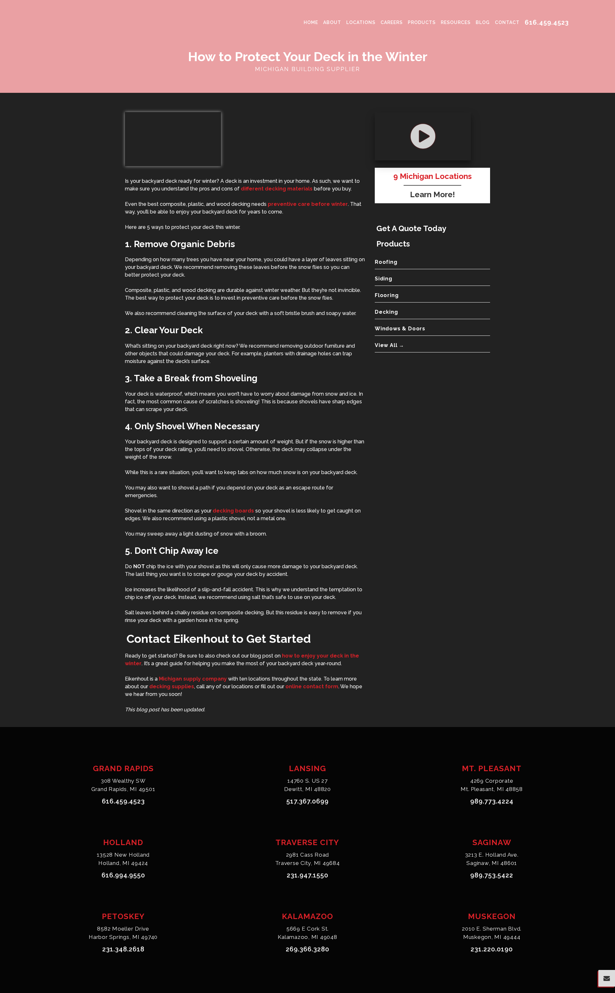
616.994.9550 (123, 875)
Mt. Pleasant (491, 768)
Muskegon (492, 916)
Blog (483, 22)
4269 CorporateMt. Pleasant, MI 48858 (492, 785)
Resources (456, 22)
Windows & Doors (400, 329)
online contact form (311, 686)
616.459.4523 (547, 22)
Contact (507, 22)
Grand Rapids (123, 768)
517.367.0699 (307, 801)
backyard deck (154, 442)
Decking (386, 312)
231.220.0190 (492, 949)
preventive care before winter (308, 204)
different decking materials (277, 189)
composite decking (240, 613)
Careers (392, 22)
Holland (123, 842)
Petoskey (123, 916)
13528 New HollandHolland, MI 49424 (123, 859)
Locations (360, 22)
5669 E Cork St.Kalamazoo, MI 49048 (307, 932)
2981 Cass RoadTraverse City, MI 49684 (307, 859)
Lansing (307, 768)
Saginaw (491, 842)
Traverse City (307, 842)
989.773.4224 (491, 801)
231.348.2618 (123, 949)
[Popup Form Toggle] (606, 978)
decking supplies (171, 686)
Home (311, 22)
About (332, 22)
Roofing (386, 262)
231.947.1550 (307, 875)
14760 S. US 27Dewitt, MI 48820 (307, 785)
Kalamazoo (307, 916)
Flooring (386, 295)
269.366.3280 (307, 949)
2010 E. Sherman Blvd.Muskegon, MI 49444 (491, 932)
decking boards (233, 511)
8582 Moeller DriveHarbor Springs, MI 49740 (123, 932)
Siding (383, 279)
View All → (389, 345)
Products (422, 22)
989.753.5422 (491, 875)
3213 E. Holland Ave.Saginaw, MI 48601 (492, 859)
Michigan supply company (193, 679)
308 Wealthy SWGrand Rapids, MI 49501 (123, 785)
